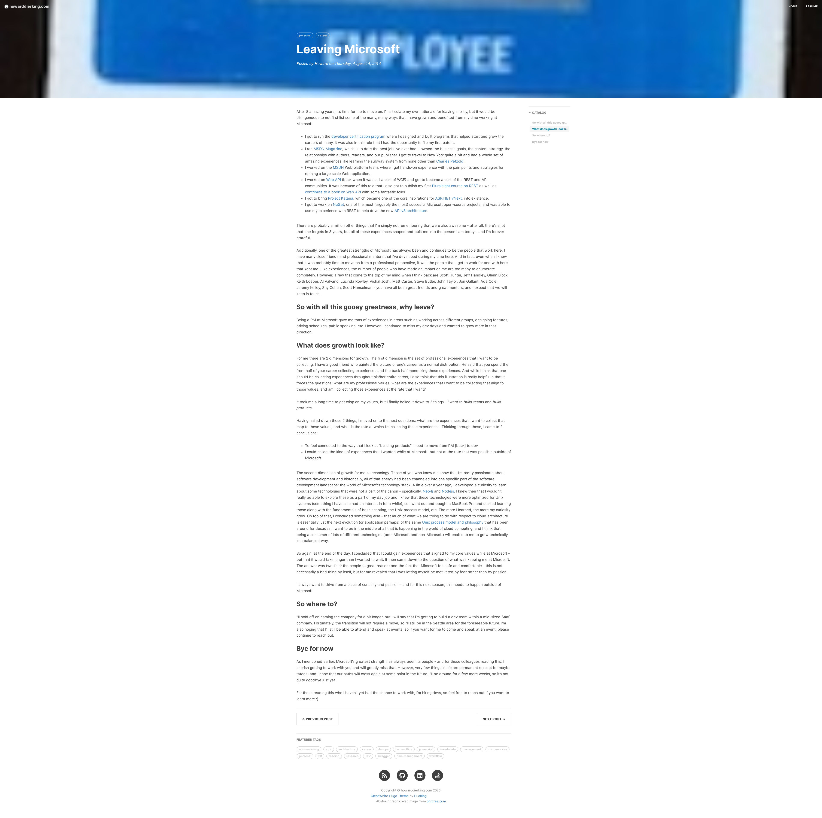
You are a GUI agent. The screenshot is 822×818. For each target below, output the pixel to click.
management (472, 749)
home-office (403, 749)
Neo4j (428, 491)
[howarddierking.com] (384, 775)
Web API (333, 180)
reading (334, 756)
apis (329, 749)
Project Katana (340, 198)
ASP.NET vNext (448, 198)
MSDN (338, 167)
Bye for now (540, 141)
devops (383, 749)
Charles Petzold (449, 161)
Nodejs (448, 491)
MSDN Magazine (328, 149)
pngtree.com (436, 801)
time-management (409, 756)
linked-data (448, 749)
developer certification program (358, 136)
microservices (497, 749)
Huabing (420, 796)
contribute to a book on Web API (333, 192)
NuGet (338, 204)
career (322, 35)
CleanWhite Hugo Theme (390, 796)
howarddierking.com (29, 6)
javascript (426, 749)
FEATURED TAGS (308, 739)
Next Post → (494, 719)
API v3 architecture (411, 211)
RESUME (812, 6)
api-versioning (309, 749)
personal (305, 35)
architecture (346, 749)
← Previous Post (317, 719)
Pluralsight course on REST (455, 186)
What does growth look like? (550, 129)
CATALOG (539, 112)
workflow (435, 756)
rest (368, 756)
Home (793, 6)
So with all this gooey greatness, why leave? (550, 122)
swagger (384, 756)
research (352, 756)
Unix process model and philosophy (452, 522)
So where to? (541, 135)
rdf (320, 756)
